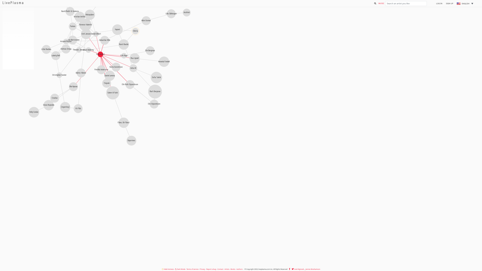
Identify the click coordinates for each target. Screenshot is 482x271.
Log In (439, 3)
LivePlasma (13, 2)
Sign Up (449, 3)
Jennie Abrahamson (313, 269)
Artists (227, 269)
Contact (220, 269)
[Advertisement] (18, 82)
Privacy (202, 269)
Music (381, 3)
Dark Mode (181, 269)
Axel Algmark (299, 269)
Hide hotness (169, 269)
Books (233, 269)
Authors (239, 269)
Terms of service (192, 269)
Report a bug (211, 269)
